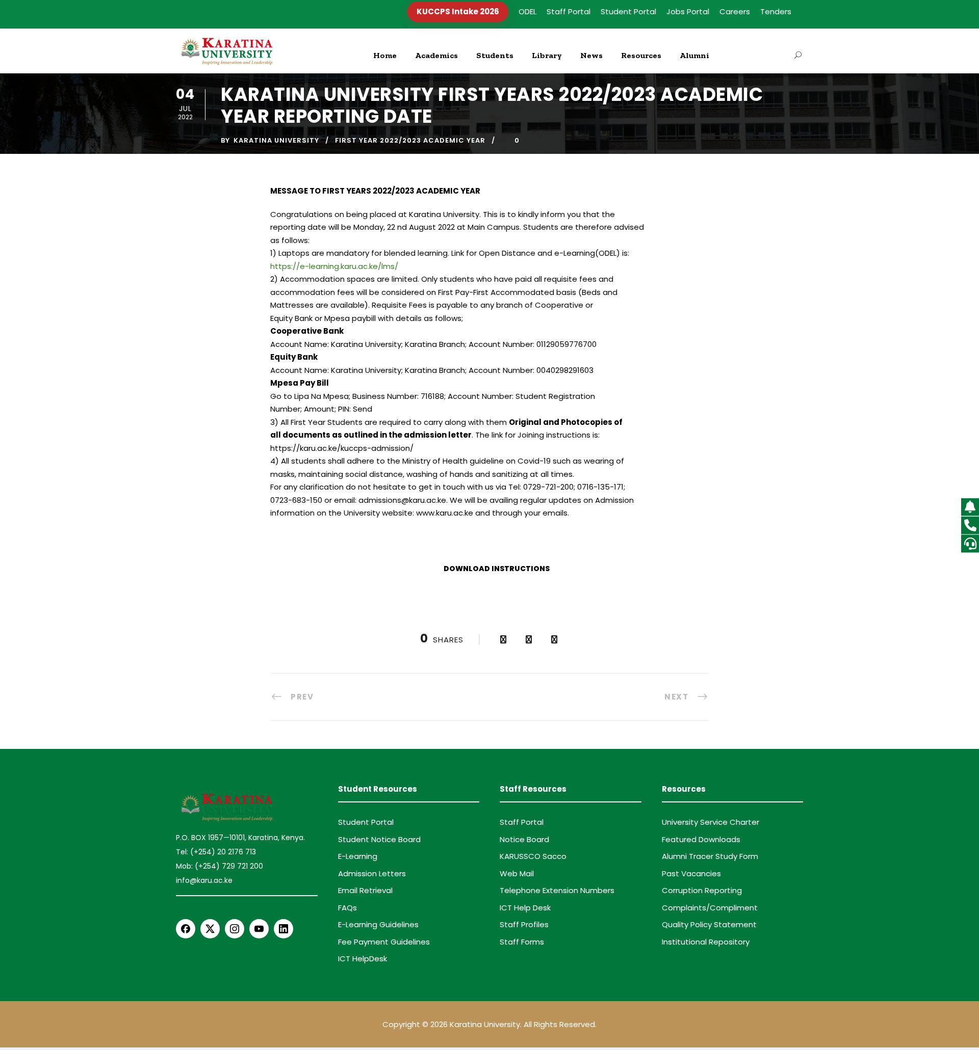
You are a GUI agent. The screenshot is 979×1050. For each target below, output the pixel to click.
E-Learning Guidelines (378, 924)
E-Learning (357, 856)
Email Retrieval (365, 890)
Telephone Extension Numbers (557, 890)
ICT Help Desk (525, 907)
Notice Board (524, 839)
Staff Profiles (524, 924)
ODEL (527, 11)
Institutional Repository (706, 941)
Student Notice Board (379, 839)
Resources (641, 55)
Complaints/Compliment (710, 907)
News (591, 55)
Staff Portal (568, 11)
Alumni (694, 55)
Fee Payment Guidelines (384, 941)
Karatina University (276, 140)
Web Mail (517, 873)
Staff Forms (522, 941)
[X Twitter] (210, 928)
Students (494, 55)
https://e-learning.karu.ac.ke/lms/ (334, 266)
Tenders (775, 11)
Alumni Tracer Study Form (710, 856)
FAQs (347, 907)
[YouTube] (259, 928)
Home (385, 55)
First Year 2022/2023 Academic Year (410, 140)
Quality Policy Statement (709, 924)
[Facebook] (185, 928)
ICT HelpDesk (362, 958)
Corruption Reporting (702, 890)
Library (547, 55)
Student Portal (628, 11)
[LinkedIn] (283, 928)
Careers (734, 11)
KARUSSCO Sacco (533, 856)
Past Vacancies (691, 873)
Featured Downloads (701, 839)
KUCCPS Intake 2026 (458, 11)
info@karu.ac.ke (204, 880)
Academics (436, 55)
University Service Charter (710, 822)
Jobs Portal (687, 11)
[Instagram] (234, 928)
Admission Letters (372, 873)
